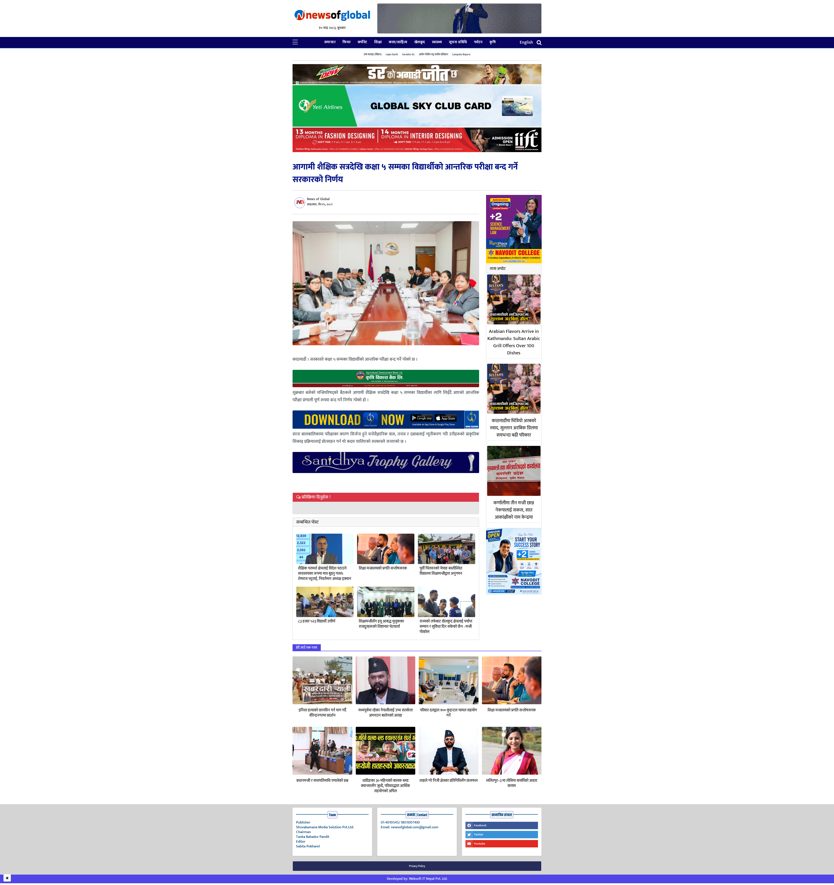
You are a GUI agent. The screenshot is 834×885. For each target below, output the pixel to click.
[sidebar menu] (295, 42)
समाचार (330, 42)
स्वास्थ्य (437, 42)
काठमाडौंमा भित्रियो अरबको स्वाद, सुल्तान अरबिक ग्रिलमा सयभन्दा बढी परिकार (514, 428)
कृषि (493, 42)
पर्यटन (478, 42)
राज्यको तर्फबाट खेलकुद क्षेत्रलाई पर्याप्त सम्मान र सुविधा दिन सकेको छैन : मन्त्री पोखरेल (446, 626)
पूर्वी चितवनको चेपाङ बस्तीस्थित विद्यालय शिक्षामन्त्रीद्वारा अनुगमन (441, 571)
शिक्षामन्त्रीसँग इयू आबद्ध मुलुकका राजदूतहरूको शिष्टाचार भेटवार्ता (381, 624)
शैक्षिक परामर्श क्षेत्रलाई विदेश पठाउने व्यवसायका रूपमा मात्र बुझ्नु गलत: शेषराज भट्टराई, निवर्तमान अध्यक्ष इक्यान (324, 573)
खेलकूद (419, 42)
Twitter (478, 834)
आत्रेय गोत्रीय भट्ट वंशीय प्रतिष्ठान (433, 54)
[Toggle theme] (7, 878)
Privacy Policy (417, 866)
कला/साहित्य (398, 42)
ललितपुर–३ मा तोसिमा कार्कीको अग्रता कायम (511, 783)
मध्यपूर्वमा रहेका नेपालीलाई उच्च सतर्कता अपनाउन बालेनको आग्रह (385, 713)
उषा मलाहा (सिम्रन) (373, 54)
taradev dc (408, 54)
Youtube (479, 843)
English (526, 42)
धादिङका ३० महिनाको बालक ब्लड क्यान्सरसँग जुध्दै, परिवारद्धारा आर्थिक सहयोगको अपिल (385, 785)
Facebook (480, 825)
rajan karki (392, 54)
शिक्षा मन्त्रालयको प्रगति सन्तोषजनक (383, 568)
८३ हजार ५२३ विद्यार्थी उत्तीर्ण (316, 621)
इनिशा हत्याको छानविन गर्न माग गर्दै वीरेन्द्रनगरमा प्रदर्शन (322, 713)
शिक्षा (378, 42)
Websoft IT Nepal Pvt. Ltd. (428, 879)
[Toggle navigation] (539, 42)
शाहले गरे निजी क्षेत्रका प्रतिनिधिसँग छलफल (448, 780)
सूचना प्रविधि (458, 42)
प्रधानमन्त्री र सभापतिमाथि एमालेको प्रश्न (322, 780)
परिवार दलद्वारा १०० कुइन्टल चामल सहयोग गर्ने (448, 713)
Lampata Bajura (461, 54)
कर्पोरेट (362, 42)
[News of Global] (332, 16)
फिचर (347, 42)
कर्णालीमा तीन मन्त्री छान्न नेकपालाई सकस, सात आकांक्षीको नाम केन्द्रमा (513, 510)
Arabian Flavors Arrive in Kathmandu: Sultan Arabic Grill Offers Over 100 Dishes (513, 342)
